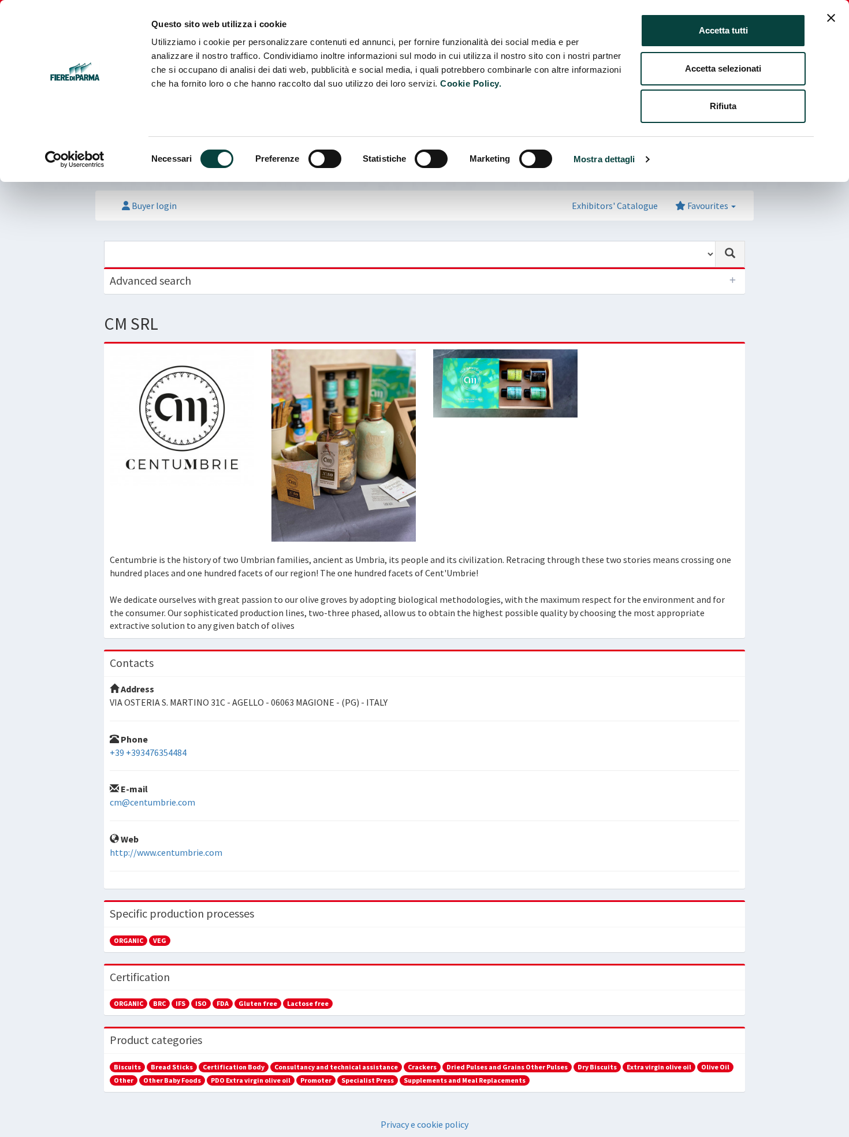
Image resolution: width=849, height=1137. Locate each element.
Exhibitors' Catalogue (615, 205)
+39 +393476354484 (148, 752)
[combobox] (410, 254)
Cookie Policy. (470, 83)
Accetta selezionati (723, 68)
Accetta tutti (723, 30)
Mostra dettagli (604, 159)
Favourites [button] (708, 205)
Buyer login (153, 205)
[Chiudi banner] (831, 18)
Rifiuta (723, 106)
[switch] (324, 159)
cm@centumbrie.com (152, 802)
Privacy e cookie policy (424, 1124)
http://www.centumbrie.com (166, 852)
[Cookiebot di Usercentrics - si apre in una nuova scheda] (74, 159)
